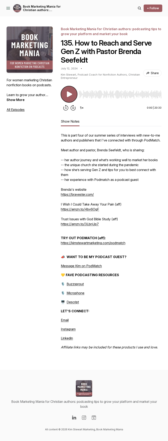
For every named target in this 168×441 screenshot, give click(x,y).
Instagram (68, 329)
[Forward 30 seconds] (73, 108)
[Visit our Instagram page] (84, 418)
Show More (16, 100)
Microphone (75, 293)
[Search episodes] (139, 8)
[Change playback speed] (82, 108)
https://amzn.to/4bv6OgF (80, 209)
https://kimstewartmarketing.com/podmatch (93, 243)
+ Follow (153, 8)
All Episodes (16, 110)
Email (65, 320)
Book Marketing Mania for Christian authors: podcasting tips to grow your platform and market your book (44, 8)
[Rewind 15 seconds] (66, 108)
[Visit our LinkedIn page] (74, 418)
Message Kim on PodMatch (81, 266)
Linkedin (67, 338)
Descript (73, 302)
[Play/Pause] (69, 94)
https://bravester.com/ (77, 194)
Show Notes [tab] (70, 121)
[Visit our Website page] (94, 418)
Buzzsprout (75, 284)
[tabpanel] (111, 243)
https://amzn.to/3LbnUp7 (80, 224)
